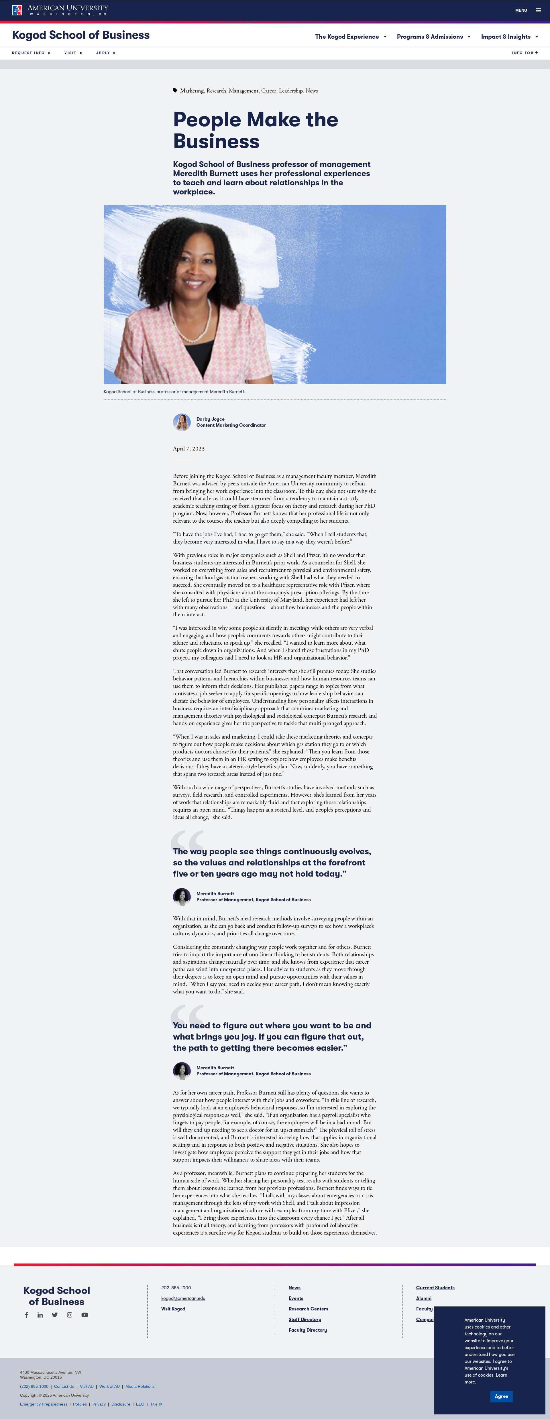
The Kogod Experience (352, 35)
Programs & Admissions (435, 35)
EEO (140, 1404)
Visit (70, 53)
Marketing (192, 91)
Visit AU (87, 1386)
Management (243, 91)
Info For (523, 53)
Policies (80, 1404)
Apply (103, 53)
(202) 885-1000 (34, 1386)
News (312, 91)
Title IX (156, 1404)
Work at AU (109, 1386)
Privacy (99, 1404)
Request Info (28, 53)
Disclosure (120, 1404)
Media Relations (140, 1386)
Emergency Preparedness (43, 1404)
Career (268, 91)
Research (216, 91)
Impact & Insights (511, 35)
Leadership (291, 91)
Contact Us (64, 1386)
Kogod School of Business (81, 35)
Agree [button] (501, 1396)
